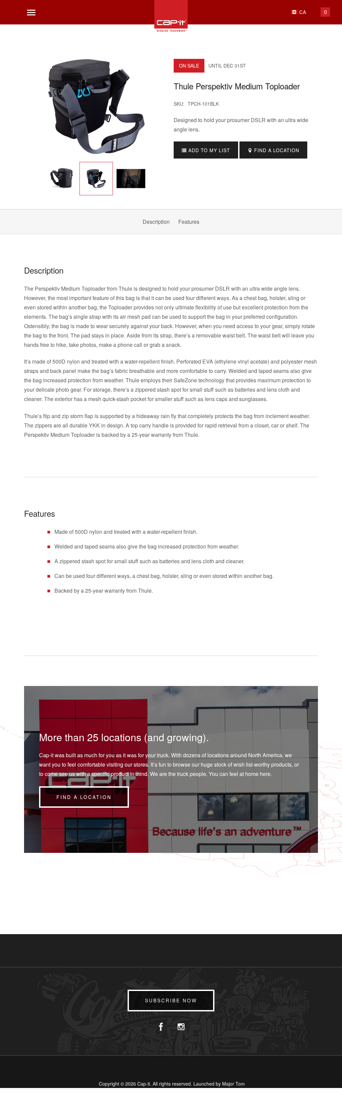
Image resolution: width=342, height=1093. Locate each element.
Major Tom (233, 1083)
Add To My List (208, 150)
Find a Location (84, 797)
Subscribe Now (171, 1000)
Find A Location (275, 150)
